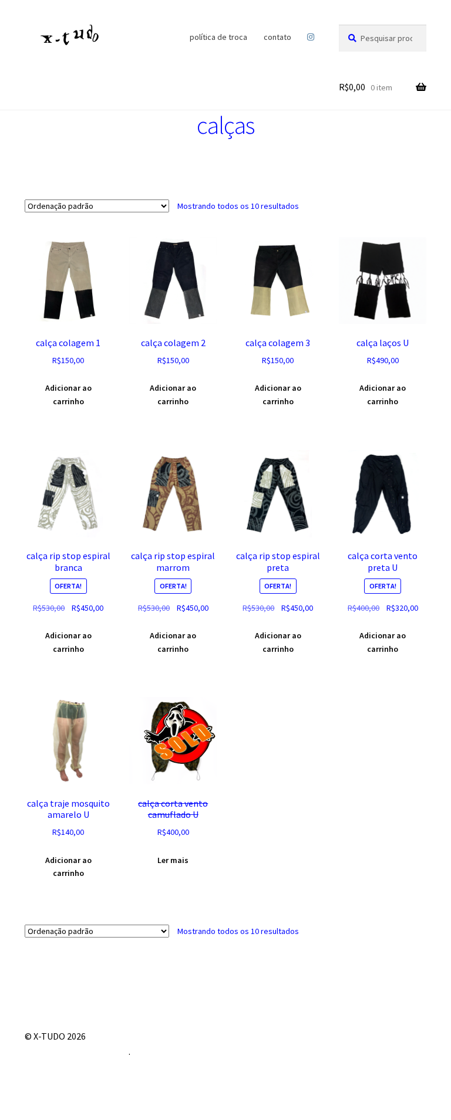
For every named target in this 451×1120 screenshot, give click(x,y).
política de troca (218, 37)
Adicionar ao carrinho (68, 395)
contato (277, 37)
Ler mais (173, 860)
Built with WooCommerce (77, 1051)
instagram (311, 37)
